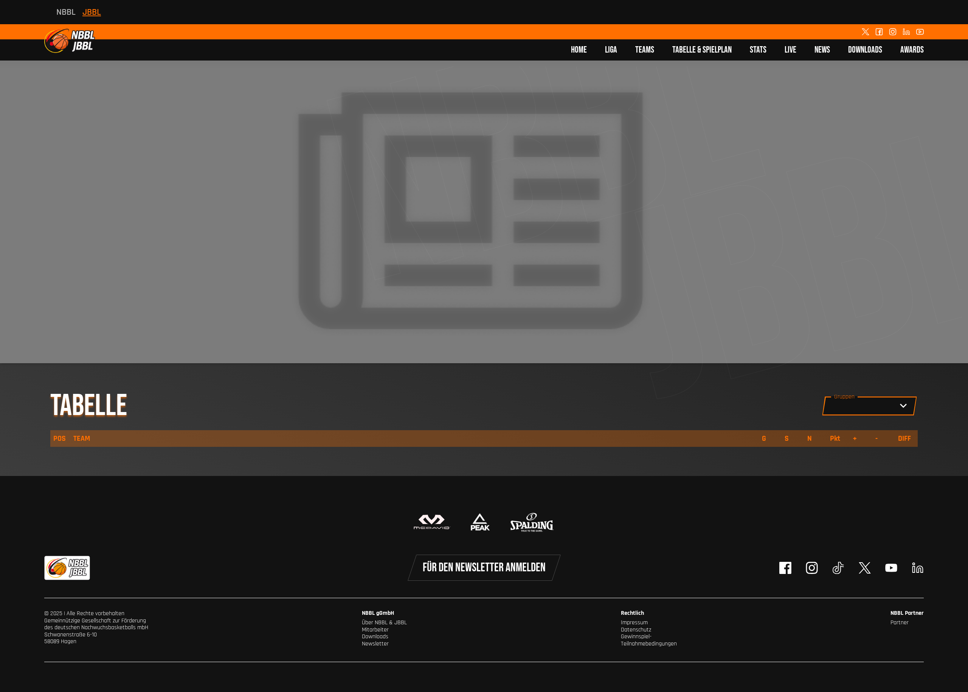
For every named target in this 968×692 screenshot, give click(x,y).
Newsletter (375, 644)
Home (579, 49)
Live (790, 49)
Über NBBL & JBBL (384, 623)
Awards (912, 49)
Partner (899, 623)
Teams (644, 49)
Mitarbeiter (375, 630)
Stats (758, 49)
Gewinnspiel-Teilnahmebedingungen (649, 640)
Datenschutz (636, 630)
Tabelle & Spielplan (702, 49)
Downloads (865, 49)
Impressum (634, 623)
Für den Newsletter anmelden (484, 567)
